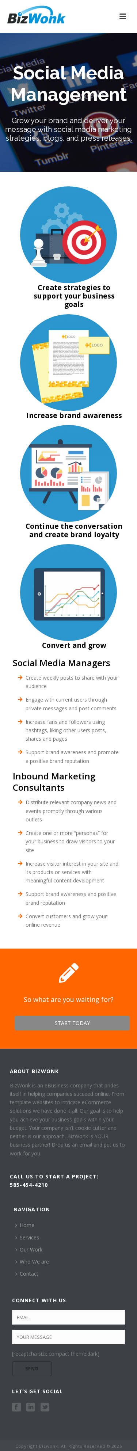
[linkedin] (30, 1407)
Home (27, 1225)
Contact (29, 1273)
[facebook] (16, 1407)
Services (29, 1237)
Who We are (34, 1261)
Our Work (31, 1249)
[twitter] (45, 1407)
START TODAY (72, 1022)
